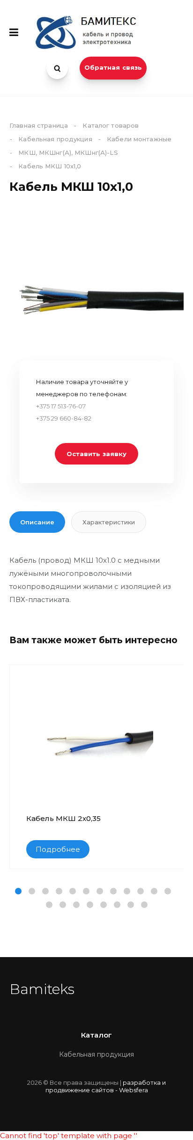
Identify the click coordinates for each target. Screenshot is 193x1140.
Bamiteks (41, 989)
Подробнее (58, 849)
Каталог (96, 1035)
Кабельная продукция (96, 1054)
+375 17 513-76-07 (61, 406)
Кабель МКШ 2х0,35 (63, 818)
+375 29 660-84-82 (63, 418)
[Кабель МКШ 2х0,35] (97, 739)
